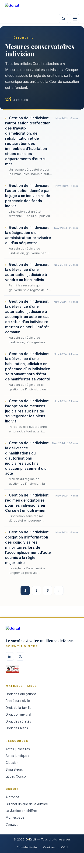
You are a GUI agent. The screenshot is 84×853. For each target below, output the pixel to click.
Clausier (12, 763)
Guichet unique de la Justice (27, 804)
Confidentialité (27, 847)
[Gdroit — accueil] (19, 7)
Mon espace (15, 817)
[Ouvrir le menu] (74, 18)
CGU (64, 847)
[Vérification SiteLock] (12, 670)
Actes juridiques (17, 756)
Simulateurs (14, 769)
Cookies (49, 847)
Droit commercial (18, 714)
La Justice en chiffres (22, 811)
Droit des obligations (21, 694)
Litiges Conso (16, 776)
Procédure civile (18, 701)
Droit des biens (17, 728)
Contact (12, 824)
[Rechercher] (63, 18)
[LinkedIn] (10, 656)
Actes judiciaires (18, 749)
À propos (12, 797)
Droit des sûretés (18, 721)
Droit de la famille (19, 708)
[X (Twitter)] (20, 656)
